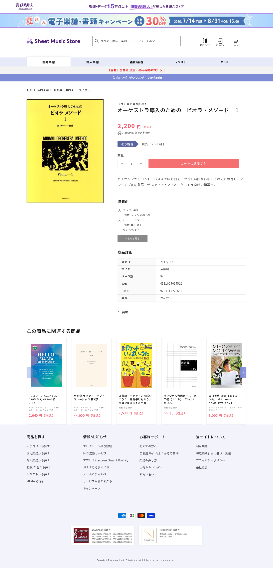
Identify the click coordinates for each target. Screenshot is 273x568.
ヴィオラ (84, 90)
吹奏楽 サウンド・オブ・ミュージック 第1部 (89, 397)
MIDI (224, 62)
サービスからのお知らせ (99, 481)
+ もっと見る (132, 238)
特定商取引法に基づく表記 (213, 453)
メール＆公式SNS (94, 474)
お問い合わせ (148, 474)
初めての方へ (148, 446)
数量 (121, 155)
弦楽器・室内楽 (64, 90)
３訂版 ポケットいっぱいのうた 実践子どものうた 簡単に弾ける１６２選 (136, 399)
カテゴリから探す (38, 446)
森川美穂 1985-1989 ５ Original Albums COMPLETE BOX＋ (223, 399)
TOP (30, 90)
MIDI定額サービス (95, 453)
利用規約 (202, 446)
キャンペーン (92, 488)
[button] (136, 41)
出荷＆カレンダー (151, 467)
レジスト (180, 62)
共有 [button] (125, 312)
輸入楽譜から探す (38, 460)
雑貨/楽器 (136, 62)
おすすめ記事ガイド (96, 467)
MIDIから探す (36, 481)
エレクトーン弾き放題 (97, 446)
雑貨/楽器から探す (39, 467)
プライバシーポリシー (210, 460)
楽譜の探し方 (148, 460)
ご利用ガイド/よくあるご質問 (158, 453)
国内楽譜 (48, 62)
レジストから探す (38, 474)
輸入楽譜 (92, 62)
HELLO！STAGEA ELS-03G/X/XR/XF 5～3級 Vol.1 (43, 399)
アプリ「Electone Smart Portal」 (106, 460)
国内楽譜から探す (38, 453)
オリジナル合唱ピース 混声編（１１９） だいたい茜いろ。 (180, 399)
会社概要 (202, 467)
